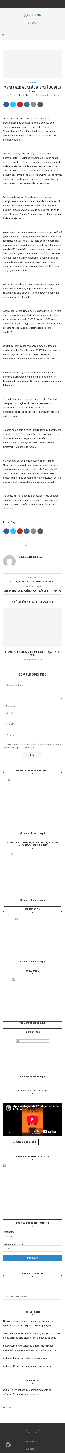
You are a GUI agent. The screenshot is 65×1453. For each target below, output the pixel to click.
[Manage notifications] (8, 1444)
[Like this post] (28, 545)
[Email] (34, 3)
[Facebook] (30, 3)
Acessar (7, 1407)
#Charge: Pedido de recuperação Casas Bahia (27, 1366)
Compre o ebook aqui (24, 1142)
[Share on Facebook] (6, 104)
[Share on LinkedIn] (27, 104)
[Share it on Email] (33, 104)
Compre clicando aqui (32, 833)
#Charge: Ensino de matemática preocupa (25, 1358)
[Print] (40, 104)
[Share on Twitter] (13, 104)
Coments (10, 706)
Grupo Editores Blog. (20, 95)
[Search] (61, 35)
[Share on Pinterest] (20, 104)
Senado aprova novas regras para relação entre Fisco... (32, 653)
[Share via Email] (37, 545)
